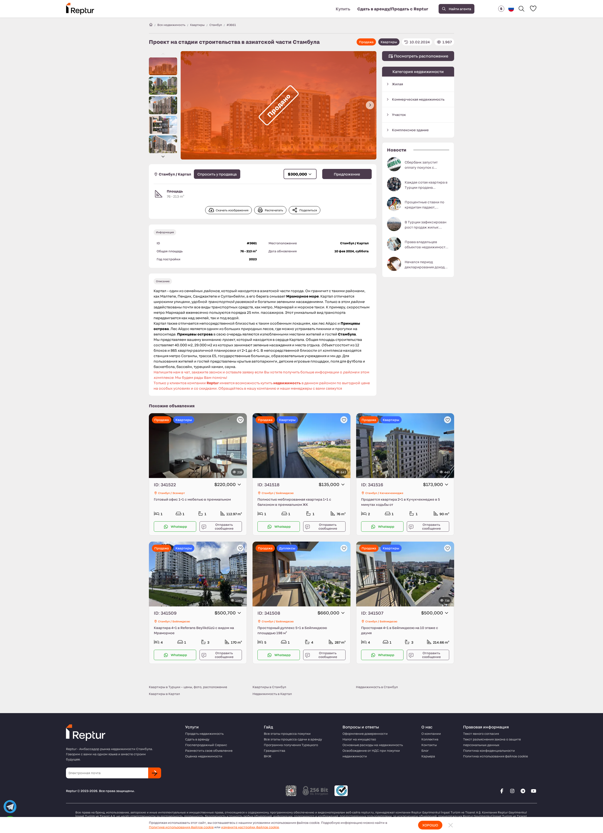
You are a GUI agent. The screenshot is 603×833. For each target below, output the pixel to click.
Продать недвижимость (204, 733)
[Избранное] (533, 8)
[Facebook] (501, 790)
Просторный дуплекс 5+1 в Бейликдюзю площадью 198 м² (292, 630)
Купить (343, 8)
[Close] (450, 825)
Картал (184, 174)
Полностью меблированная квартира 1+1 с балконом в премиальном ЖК (294, 501)
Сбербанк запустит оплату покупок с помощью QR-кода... (422, 165)
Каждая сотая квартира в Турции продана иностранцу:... (426, 185)
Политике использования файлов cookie (181, 827)
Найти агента (460, 9)
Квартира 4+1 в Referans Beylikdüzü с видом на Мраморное (194, 630)
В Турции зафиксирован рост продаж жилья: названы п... (425, 225)
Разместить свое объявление (208, 750)
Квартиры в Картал (164, 694)
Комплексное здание (410, 130)
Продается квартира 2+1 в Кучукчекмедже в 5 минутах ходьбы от (400, 501)
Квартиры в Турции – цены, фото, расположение (188, 687)
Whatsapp (179, 526)
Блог (425, 750)
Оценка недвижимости (203, 756)
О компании (431, 733)
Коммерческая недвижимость (418, 99)
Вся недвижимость (171, 24)
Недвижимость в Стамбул (377, 687)
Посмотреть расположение (420, 56)
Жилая (397, 84)
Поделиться (308, 210)
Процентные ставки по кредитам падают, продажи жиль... (424, 205)
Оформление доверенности (365, 733)
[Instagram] (512, 790)
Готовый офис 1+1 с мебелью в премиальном (192, 499)
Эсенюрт (178, 492)
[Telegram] (522, 790)
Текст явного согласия (481, 733)
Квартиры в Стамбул (269, 687)
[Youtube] (533, 790)
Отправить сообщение (224, 526)
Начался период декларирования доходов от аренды (427, 265)
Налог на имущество (359, 739)
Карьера (428, 756)
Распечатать (274, 210)
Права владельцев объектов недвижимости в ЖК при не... (426, 245)
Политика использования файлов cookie (495, 756)
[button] (501, 9)
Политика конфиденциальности (489, 750)
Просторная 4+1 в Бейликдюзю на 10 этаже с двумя (399, 630)
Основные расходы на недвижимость (372, 745)
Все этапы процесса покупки (287, 733)
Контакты (429, 745)
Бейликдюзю (285, 492)
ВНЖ (267, 756)
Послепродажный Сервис (206, 745)
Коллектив (429, 739)
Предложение (347, 174)
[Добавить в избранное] (240, 419)
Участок (399, 115)
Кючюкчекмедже (391, 492)
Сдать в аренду (197, 739)
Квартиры (197, 24)
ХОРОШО (430, 825)
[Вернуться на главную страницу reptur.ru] (151, 24)
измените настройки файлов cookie (250, 827)
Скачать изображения (232, 210)
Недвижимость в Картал (272, 694)
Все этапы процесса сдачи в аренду (293, 739)
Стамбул (215, 24)
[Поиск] (521, 9)
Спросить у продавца (217, 174)
